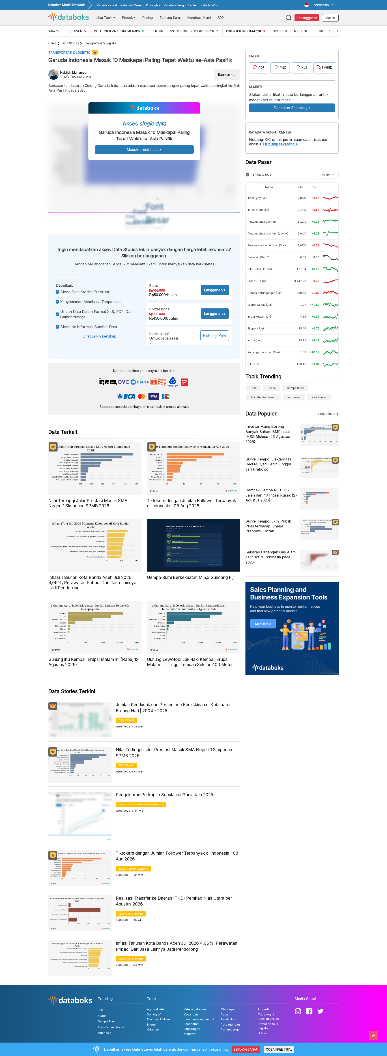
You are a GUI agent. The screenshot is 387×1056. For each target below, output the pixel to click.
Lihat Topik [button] (104, 17)
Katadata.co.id (107, 5)
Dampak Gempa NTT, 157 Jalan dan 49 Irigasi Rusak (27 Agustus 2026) (271, 495)
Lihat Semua (326, 413)
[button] (319, 5)
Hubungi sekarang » (280, 144)
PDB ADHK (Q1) (257, 281)
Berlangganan (307, 18)
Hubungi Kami (214, 335)
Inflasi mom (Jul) (258, 209)
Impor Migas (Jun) (259, 316)
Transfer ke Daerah (263, 397)
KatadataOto (209, 5)
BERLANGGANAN (246, 1049)
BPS (253, 388)
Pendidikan (126, 765)
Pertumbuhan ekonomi (262, 221)
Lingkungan (192, 1028)
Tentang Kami (170, 17)
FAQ (220, 17)
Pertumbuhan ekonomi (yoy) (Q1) (268, 233)
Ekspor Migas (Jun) (260, 304)
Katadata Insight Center (180, 5)
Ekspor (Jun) (255, 328)
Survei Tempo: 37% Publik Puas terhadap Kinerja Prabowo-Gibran (268, 526)
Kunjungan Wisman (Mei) (263, 352)
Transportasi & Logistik (100, 43)
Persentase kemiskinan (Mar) (266, 245)
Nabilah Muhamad (73, 72)
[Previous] (329, 31)
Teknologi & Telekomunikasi (269, 1017)
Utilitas (262, 1033)
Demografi (126, 720)
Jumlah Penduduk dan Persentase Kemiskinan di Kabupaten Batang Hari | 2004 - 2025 (174, 707)
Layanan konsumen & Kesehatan (141, 804)
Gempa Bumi (295, 388)
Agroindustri (155, 1009)
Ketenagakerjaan (196, 1009)
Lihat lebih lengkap (99, 336)
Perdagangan (230, 1024)
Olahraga (227, 1009)
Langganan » (215, 290)
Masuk (330, 18)
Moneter (190, 1034)
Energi (151, 1024)
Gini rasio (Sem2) (258, 257)
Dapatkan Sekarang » (292, 107)
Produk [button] (127, 17)
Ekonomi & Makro (131, 913)
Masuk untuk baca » (144, 149)
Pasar (225, 1014)
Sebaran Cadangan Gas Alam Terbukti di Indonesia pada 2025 (270, 557)
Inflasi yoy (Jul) (257, 198)
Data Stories (70, 43)
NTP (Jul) (253, 364)
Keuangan (191, 1014)
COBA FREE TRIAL (279, 1049)
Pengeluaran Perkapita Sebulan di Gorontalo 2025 (164, 794)
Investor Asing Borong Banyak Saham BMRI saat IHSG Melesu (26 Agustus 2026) (267, 434)
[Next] (337, 31)
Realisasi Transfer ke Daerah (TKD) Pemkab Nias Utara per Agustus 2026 (174, 901)
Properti (263, 1009)
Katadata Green (131, 5)
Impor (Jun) (254, 340)
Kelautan (153, 1029)
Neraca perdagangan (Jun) (264, 293)
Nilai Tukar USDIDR (259, 269)
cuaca (271, 388)
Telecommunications (133, 868)
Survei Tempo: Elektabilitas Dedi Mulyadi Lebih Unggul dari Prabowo (268, 464)
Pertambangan (231, 1029)
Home (52, 43)
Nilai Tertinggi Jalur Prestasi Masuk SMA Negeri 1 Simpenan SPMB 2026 (174, 752)
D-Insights (153, 5)
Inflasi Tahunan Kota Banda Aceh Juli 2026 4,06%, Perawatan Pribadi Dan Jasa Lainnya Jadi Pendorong (176, 946)
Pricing (147, 17)
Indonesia (294, 397)
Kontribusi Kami (199, 17)
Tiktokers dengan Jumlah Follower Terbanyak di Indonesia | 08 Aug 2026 (177, 856)
